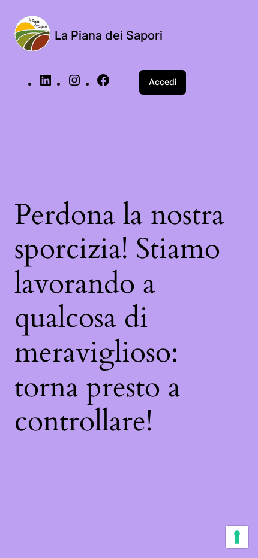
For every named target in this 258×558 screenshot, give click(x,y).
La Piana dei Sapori (109, 35)
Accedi (162, 82)
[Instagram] (74, 84)
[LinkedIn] (45, 84)
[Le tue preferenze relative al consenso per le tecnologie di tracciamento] (237, 537)
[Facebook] (103, 84)
